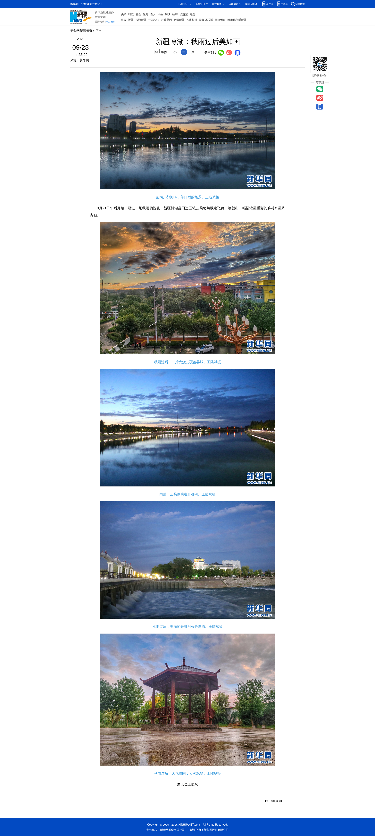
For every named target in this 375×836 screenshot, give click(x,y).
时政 (131, 14)
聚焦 (145, 14)
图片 (153, 14)
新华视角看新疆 (236, 20)
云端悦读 (153, 20)
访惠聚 (184, 14)
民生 (160, 14)
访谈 (168, 14)
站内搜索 (300, 3)
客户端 (269, 3)
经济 (175, 14)
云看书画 (166, 20)
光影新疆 (179, 20)
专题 (192, 14)
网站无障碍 (251, 3)
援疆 (131, 20)
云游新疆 (141, 20)
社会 (138, 14)
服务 (123, 20)
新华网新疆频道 (81, 30)
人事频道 (191, 20)
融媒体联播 (206, 20)
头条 (124, 14)
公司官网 (100, 17)
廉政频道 (220, 20)
